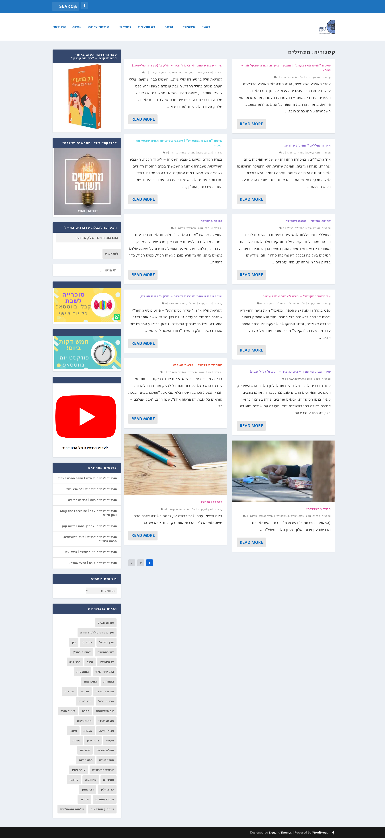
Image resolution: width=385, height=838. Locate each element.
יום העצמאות (105, 711)
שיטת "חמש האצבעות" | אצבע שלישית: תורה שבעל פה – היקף (177, 143)
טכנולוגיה (85, 701)
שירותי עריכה (98, 27)
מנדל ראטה (106, 730)
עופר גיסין (79, 770)
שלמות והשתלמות (72, 809)
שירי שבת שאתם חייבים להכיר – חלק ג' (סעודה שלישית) (177, 65)
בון (74, 642)
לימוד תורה (67, 711)
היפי (90, 662)
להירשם (112, 254)
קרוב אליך (107, 789)
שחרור (84, 799)
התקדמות (90, 681)
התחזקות (82, 672)
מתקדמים (161, 72)
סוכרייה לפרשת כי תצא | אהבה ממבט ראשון (87, 478)
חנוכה (85, 691)
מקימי (110, 740)
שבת (151, 72)
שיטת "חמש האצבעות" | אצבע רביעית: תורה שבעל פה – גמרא (286, 67)
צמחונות (90, 780)
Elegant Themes (280, 833)
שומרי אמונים (104, 799)
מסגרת (88, 730)
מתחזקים (183, 72)
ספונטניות (85, 760)
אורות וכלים (106, 623)
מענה (73, 730)
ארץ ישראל (106, 642)
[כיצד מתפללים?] (283, 471)
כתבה (85, 711)
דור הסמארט (105, 652)
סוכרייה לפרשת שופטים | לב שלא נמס (91, 489)
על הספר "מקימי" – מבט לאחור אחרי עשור (297, 296)
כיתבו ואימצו (211, 502)
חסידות (69, 691)
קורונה (74, 780)
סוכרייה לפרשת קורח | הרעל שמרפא (93, 563)
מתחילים (172, 72)
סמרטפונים (106, 760)
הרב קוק (74, 662)
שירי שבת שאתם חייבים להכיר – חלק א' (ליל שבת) (290, 371)
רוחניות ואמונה (266, 516)
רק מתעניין (146, 27)
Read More (143, 119)
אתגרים (87, 642)
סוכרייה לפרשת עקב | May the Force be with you (88, 513)
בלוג (169, 27)
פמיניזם (108, 780)
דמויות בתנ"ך (82, 652)
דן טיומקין (107, 662)
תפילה (181, 228)
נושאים (190, 27)
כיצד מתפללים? (318, 509)
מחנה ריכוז (84, 721)
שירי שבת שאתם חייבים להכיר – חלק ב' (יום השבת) (180, 296)
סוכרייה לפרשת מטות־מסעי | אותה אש (91, 552)
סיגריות (85, 750)
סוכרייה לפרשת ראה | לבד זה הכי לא (92, 500)
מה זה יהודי (106, 721)
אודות (77, 27)
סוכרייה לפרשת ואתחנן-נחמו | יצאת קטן (89, 526)
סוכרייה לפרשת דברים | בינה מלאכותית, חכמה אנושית (90, 539)
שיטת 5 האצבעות (102, 809)
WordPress (320, 833)
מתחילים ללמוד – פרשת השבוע (197, 364)
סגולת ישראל (105, 750)
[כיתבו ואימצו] (175, 464)
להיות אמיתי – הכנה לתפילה (308, 220)
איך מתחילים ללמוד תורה (97, 632)
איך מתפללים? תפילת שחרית (308, 145)
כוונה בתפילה (211, 220)
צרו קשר (59, 27)
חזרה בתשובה (105, 691)
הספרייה (192, 372)
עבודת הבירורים (103, 770)
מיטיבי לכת (293, 303)
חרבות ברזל (106, 701)
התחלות (108, 681)
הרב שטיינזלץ (104, 672)
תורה (172, 152)
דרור (216, 72)
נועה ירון (93, 740)
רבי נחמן (88, 789)
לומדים (125, 27)
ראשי (206, 27)
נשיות (76, 740)
